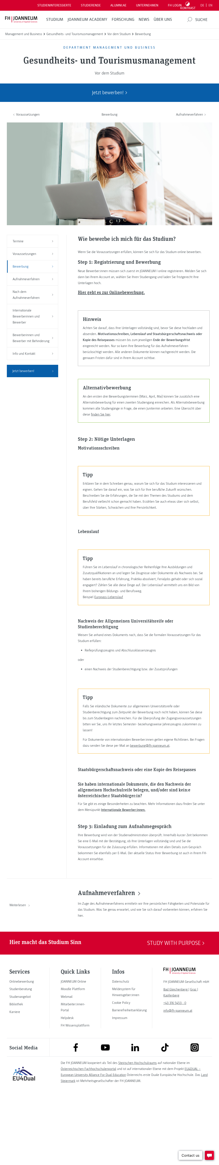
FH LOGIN (175, 5)
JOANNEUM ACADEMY (87, 19)
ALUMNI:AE (118, 5)
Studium (54, 19)
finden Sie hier (100, 414)
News (144, 19)
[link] (23, 982)
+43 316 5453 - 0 (174, 1003)
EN (210, 5)
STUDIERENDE (91, 5)
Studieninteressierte (54, 5)
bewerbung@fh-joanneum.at (149, 745)
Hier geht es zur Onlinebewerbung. (111, 292)
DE (202, 5)
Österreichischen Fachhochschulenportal (88, 1069)
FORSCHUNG (123, 19)
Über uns (163, 19)
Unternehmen (147, 5)
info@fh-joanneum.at (177, 1011)
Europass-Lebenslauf (108, 597)
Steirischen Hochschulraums (137, 1063)
